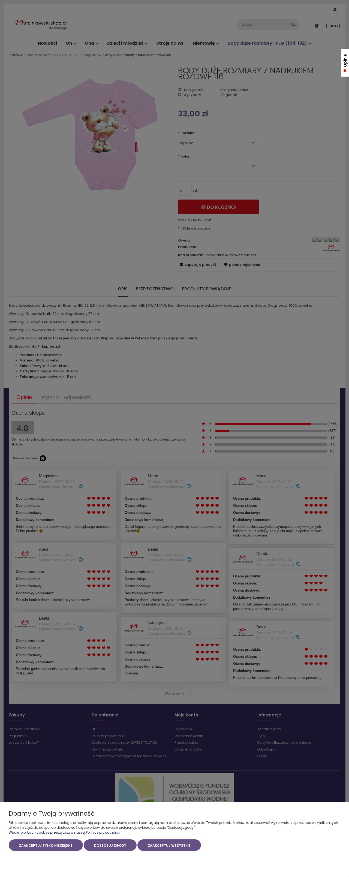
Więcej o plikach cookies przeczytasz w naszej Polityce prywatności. (65, 832)
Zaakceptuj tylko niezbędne (46, 845)
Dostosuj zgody (110, 845)
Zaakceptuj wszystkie (169, 845)
